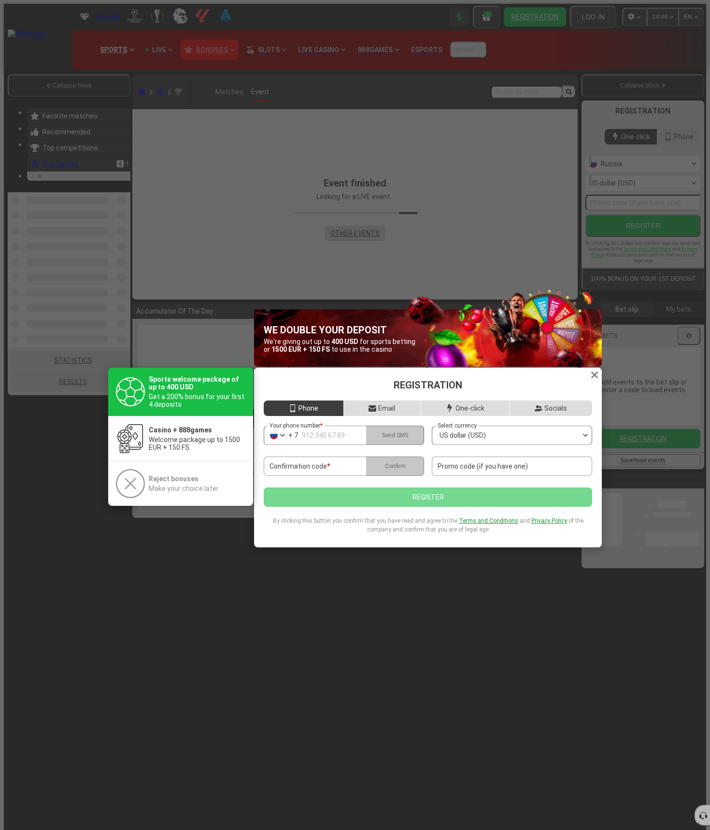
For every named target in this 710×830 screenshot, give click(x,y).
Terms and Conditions (488, 520)
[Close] (594, 375)
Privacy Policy (549, 520)
